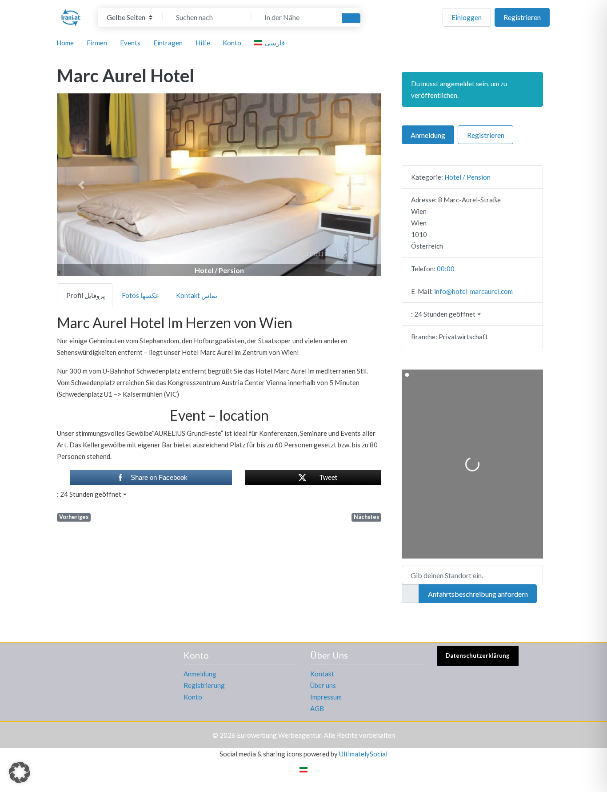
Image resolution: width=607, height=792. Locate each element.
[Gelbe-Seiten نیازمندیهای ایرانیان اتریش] (70, 16)
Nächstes (366, 517)
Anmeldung (428, 135)
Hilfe (203, 43)
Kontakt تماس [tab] (196, 295)
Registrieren (522, 17)
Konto (193, 697)
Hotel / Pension (467, 177)
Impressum (326, 697)
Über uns (323, 685)
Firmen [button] (97, 43)
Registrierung (204, 685)
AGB (317, 708)
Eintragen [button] (168, 43)
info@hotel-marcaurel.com (473, 291)
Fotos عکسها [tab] (140, 295)
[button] (81, 184)
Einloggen (466, 17)
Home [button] (65, 43)
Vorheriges (73, 517)
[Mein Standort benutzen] (410, 593)
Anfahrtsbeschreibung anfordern (478, 594)
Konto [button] (232, 43)
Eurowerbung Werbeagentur (279, 735)
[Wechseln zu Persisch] (303, 769)
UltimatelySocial (363, 754)
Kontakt (322, 674)
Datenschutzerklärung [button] (478, 655)
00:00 (446, 269)
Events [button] (130, 43)
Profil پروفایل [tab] (85, 295)
